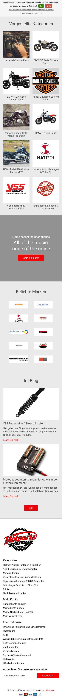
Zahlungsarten (11, 647)
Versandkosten (11, 651)
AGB (5, 635)
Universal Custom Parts (16, 60)
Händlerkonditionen (13, 663)
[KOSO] (43, 332)
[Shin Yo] (43, 346)
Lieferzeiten (9, 659)
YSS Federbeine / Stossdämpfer (16, 207)
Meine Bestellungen (13, 608)
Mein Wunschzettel (13, 616)
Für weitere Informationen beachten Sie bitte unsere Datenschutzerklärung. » (31, 11)
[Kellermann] (19, 332)
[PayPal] (40, 694)
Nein (49, 6)
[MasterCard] (26, 694)
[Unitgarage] (43, 360)
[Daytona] (19, 305)
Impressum (9, 630)
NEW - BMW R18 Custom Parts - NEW (16, 171)
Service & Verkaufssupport (17, 655)
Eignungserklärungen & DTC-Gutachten (45, 207)
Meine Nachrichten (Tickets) (18, 612)
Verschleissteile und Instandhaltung (22, 577)
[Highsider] (43, 318)
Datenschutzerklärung (14, 643)
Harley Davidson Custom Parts (46, 98)
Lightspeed (49, 690)
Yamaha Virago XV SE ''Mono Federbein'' (16, 134)
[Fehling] (43, 305)
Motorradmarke (11, 573)
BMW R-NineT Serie (45, 133)
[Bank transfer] (21, 694)
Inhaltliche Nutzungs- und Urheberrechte (24, 626)
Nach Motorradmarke (14, 593)
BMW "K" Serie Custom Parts (46, 62)
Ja (41, 6)
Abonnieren (48, 675)
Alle (31, 508)
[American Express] (35, 694)
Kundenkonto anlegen (14, 603)
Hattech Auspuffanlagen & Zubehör (46, 171)
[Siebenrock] (19, 360)
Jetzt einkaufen (31, 257)
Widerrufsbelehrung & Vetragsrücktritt (23, 639)
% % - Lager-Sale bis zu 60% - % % (20, 585)
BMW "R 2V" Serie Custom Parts (16, 98)
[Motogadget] (19, 346)
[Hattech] (19, 318)
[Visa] (30, 694)
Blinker (6, 589)
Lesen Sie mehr (11, 440)
